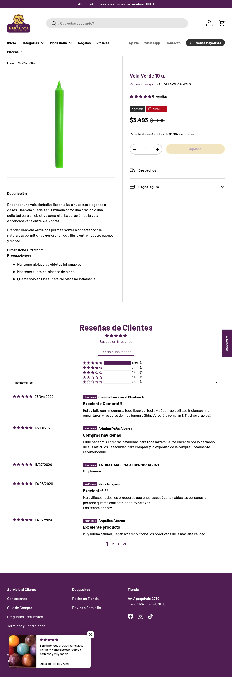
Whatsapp (152, 43)
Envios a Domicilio (86, 607)
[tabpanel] (61, 242)
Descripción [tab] (17, 193)
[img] (22, 396)
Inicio (11, 43)
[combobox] (117, 23)
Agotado (195, 149)
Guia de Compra (19, 607)
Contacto (173, 43)
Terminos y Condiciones (26, 625)
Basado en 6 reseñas (116, 341)
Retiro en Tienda (85, 598)
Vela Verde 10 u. (26, 63)
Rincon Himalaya (141, 84)
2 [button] (113, 544)
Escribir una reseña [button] (116, 351)
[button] (222, 23)
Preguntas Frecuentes (25, 616)
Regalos (84, 43)
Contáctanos (17, 598)
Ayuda (134, 43)
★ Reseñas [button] (227, 343)
